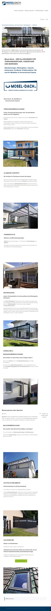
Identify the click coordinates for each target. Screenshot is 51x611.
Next (47, 19)
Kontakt (43, 608)
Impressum (35, 608)
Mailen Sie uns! (10, 598)
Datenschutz (40, 608)
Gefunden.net (30, 608)
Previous (42, 19)
